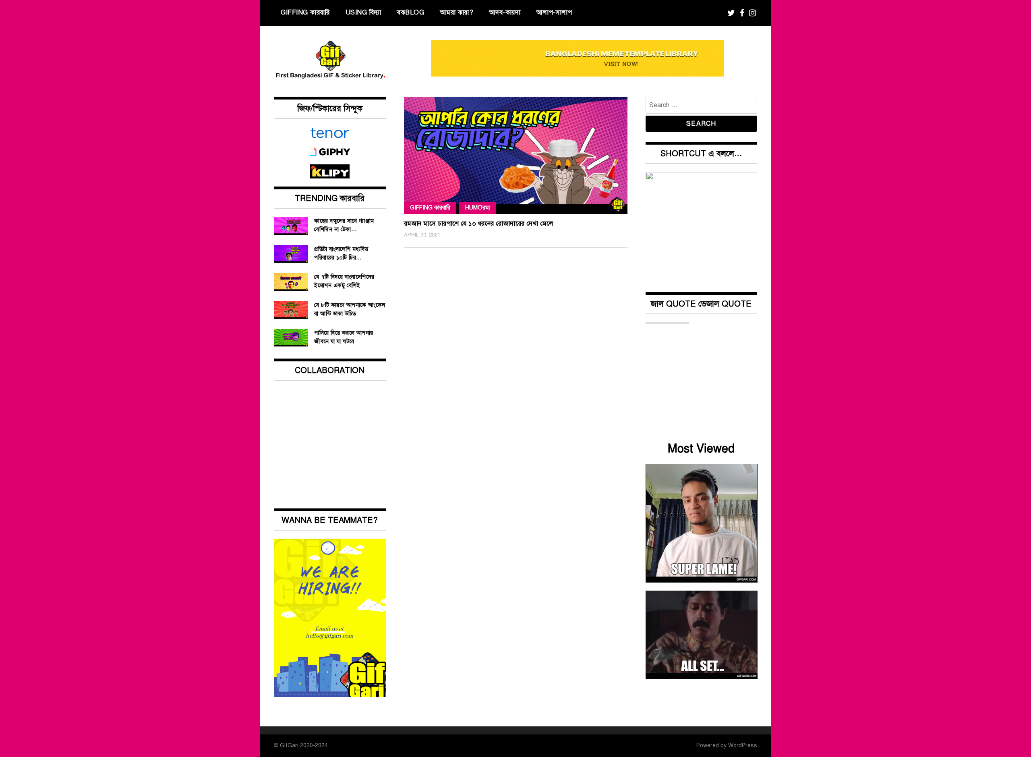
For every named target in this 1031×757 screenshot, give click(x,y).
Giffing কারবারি (305, 12)
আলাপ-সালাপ (554, 12)
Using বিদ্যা (363, 12)
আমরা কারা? (457, 12)
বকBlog (410, 12)
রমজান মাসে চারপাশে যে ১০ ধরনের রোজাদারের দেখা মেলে (479, 224)
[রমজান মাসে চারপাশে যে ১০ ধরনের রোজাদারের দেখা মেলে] (515, 155)
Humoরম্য (477, 207)
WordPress (742, 745)
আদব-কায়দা (505, 12)
